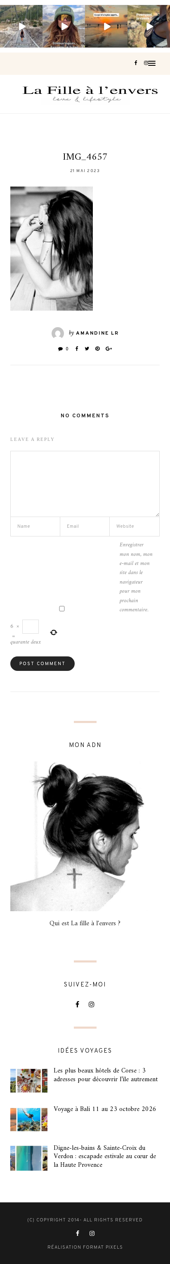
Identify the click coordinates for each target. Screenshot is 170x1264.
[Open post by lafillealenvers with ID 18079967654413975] (149, 26)
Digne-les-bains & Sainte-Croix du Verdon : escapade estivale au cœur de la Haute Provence (105, 1156)
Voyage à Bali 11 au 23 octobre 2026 (105, 1109)
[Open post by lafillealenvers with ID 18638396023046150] (21, 26)
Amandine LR (97, 333)
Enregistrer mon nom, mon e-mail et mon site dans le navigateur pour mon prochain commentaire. (136, 578)
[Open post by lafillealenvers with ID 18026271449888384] (106, 26)
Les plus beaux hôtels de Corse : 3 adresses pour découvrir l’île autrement (106, 1075)
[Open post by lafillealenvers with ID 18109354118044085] (63, 26)
